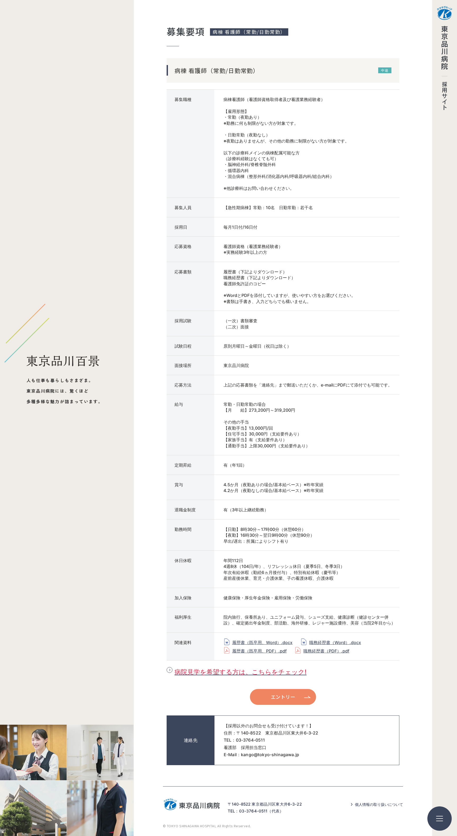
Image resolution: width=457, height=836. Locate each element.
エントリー (283, 696)
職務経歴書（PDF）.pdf (326, 651)
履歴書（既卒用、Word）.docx (262, 642)
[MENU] (439, 818)
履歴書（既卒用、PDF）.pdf (259, 651)
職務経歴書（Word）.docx (335, 642)
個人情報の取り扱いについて (379, 804)
